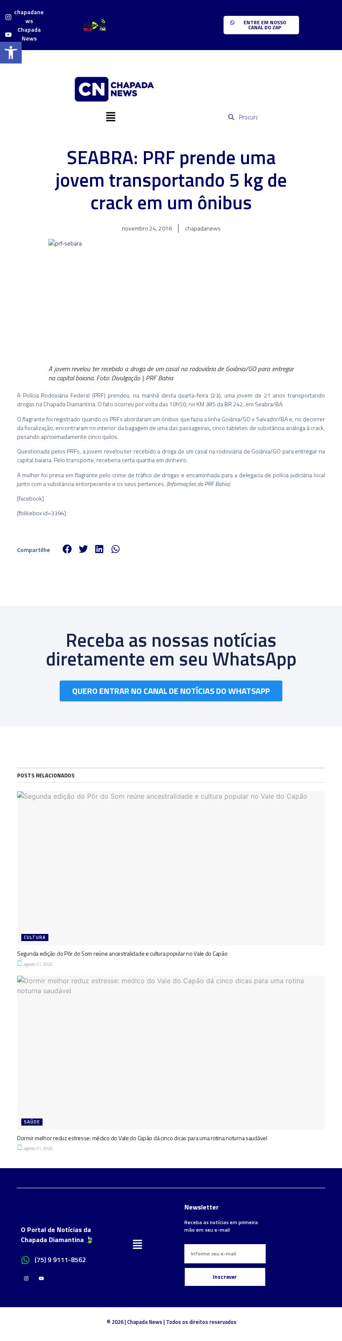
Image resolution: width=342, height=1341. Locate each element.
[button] (110, 117)
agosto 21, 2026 (38, 964)
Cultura (35, 937)
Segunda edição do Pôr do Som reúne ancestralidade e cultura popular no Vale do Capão (122, 953)
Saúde (32, 1121)
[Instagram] (26, 1278)
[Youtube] (40, 1278)
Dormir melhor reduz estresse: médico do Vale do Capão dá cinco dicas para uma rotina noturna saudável (142, 1138)
